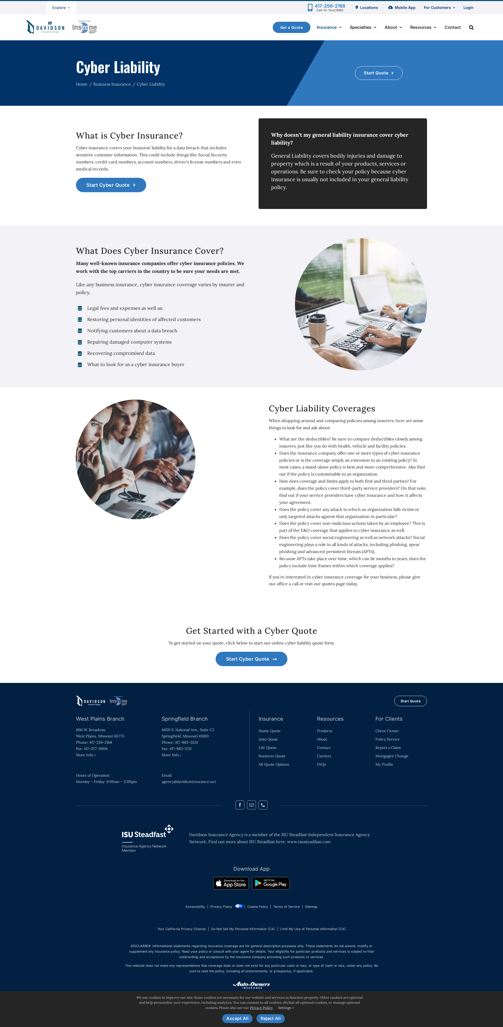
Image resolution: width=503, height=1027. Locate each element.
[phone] (263, 804)
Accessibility (195, 907)
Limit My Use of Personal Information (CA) (313, 929)
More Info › (86, 755)
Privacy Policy (221, 907)
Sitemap (311, 907)
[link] (231, 884)
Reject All (271, 1018)
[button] (471, 27)
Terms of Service (286, 907)
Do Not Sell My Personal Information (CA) (243, 929)
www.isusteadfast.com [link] (309, 841)
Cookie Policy (257, 907)
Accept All (237, 1018)
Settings (285, 1008)
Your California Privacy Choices (181, 929)
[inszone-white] (102, 697)
